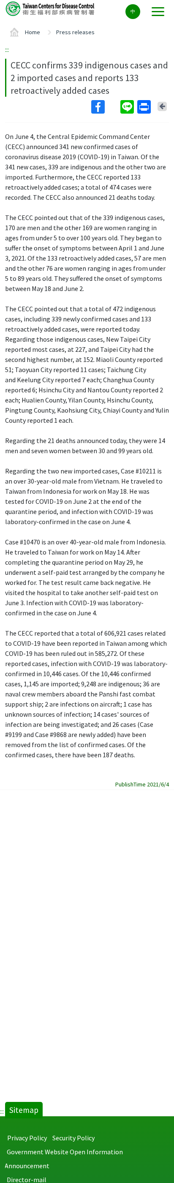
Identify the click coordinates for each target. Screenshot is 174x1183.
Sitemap (23, 1110)
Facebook (105, 107)
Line (128, 107)
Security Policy (73, 1138)
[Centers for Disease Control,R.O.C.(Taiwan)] (50, 8)
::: (7, 49)
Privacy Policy (27, 1138)
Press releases (75, 32)
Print (144, 107)
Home (32, 32)
